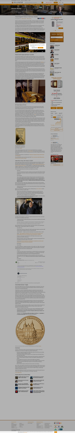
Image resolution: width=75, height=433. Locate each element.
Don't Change (34, 47)
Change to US (40, 47)
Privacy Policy (25, 432)
